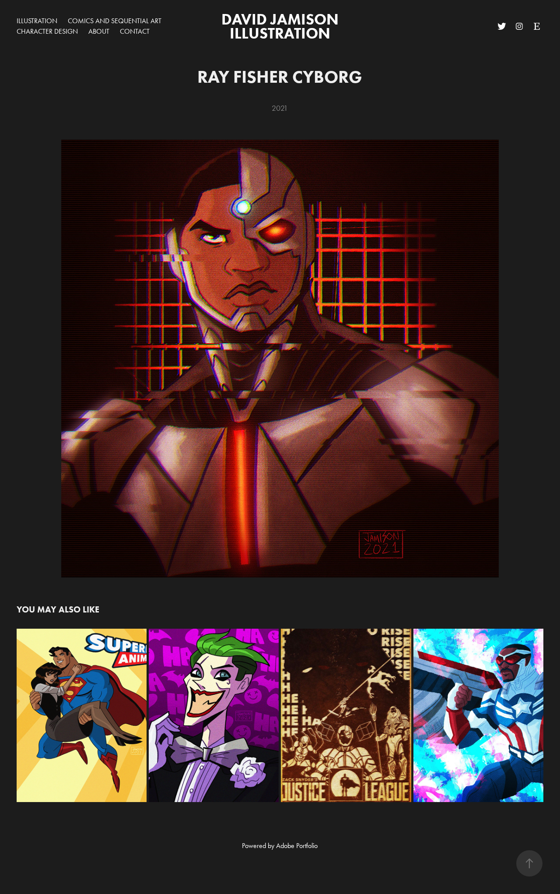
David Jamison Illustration (281, 26)
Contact (135, 31)
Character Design (47, 31)
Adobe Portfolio (297, 845)
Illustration (37, 21)
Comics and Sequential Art (114, 21)
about (98, 31)
